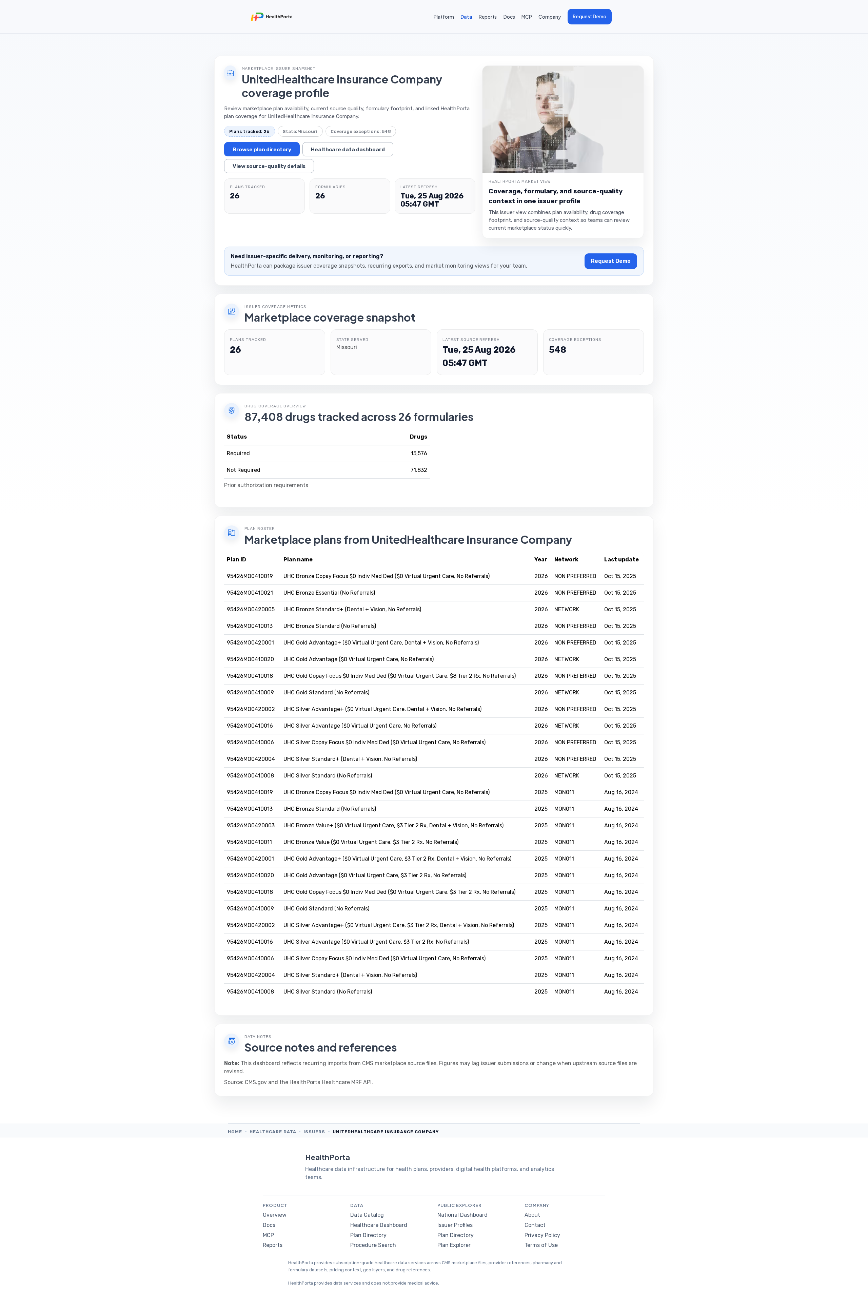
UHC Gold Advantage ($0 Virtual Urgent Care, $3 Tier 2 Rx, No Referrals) (374, 875)
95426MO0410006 (250, 742)
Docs (509, 17)
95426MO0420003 (251, 825)
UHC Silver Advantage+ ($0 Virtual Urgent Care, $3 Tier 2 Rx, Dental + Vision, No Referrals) (398, 925)
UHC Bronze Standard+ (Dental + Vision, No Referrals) (352, 609)
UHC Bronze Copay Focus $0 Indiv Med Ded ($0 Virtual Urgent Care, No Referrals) (386, 576)
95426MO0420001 (250, 642)
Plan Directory (368, 1235)
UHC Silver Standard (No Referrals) (327, 775)
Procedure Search (373, 1245)
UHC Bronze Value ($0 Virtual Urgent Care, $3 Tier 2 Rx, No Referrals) (370, 842)
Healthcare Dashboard (378, 1225)
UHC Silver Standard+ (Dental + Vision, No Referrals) (350, 759)
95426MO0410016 (250, 726)
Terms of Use (541, 1245)
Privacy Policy (542, 1235)
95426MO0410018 (250, 676)
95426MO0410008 (250, 775)
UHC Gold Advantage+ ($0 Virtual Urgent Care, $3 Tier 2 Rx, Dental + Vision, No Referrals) (397, 858)
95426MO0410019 (250, 576)
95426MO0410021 (250, 593)
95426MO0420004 (251, 759)
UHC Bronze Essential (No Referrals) (329, 593)
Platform (444, 17)
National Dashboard (462, 1215)
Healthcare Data (273, 1131)
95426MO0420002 (251, 709)
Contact (535, 1225)
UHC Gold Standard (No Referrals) (326, 692)
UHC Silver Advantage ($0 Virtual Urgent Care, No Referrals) (359, 726)
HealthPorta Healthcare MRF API (331, 1082)
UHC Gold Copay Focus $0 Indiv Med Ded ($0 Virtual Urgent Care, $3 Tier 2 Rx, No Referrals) (399, 892)
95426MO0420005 (251, 609)
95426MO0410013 (250, 626)
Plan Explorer (454, 1245)
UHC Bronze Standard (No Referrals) (329, 626)
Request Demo (589, 16)
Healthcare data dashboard (348, 149)
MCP (526, 17)
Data (466, 17)
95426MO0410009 (250, 692)
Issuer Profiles (455, 1225)
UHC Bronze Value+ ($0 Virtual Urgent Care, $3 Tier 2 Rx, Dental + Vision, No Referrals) (393, 825)
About (532, 1215)
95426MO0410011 (249, 842)
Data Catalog (367, 1215)
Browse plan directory (262, 149)
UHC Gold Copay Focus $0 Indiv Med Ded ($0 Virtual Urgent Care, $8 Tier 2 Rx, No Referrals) (399, 676)
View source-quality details (269, 166)
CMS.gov (256, 1082)
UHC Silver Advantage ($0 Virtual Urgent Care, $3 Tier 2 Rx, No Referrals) (376, 942)
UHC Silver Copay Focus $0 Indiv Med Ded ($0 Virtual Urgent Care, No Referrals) (384, 742)
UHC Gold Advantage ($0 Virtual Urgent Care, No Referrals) (358, 659)
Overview (275, 1215)
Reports (488, 17)
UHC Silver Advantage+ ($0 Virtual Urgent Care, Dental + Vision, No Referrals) (382, 709)
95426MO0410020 (250, 659)
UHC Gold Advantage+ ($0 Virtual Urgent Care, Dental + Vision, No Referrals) (381, 642)
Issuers (314, 1131)
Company (549, 17)
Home (235, 1131)
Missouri (307, 131)
